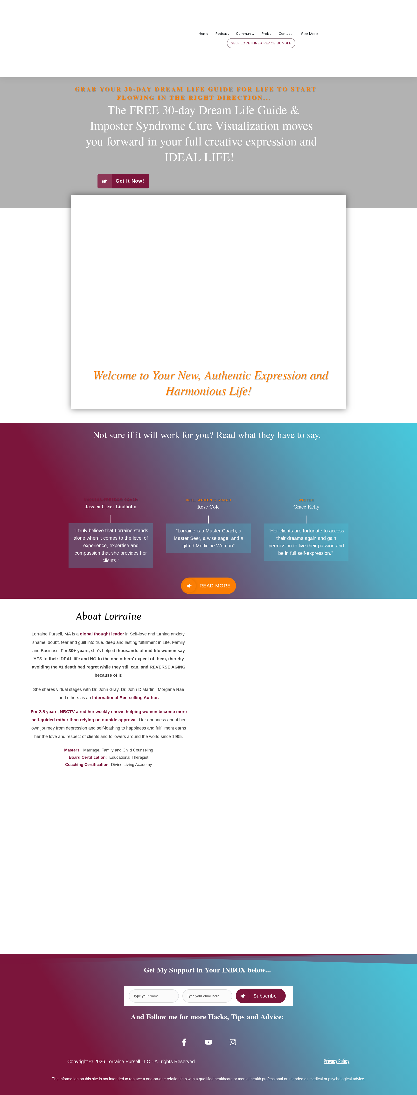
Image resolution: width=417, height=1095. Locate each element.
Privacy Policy (336, 1061)
